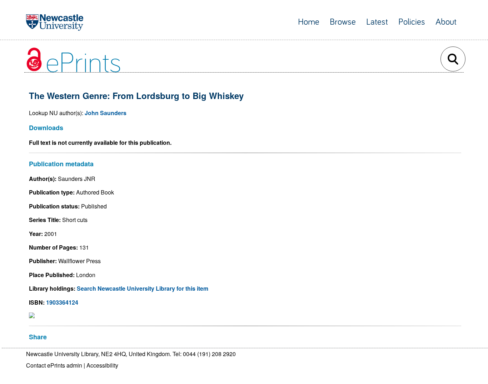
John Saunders (105, 113)
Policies (411, 22)
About (446, 22)
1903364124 (62, 302)
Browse (343, 22)
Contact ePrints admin (54, 365)
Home (308, 22)
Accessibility (102, 365)
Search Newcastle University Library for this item (142, 288)
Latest (377, 22)
